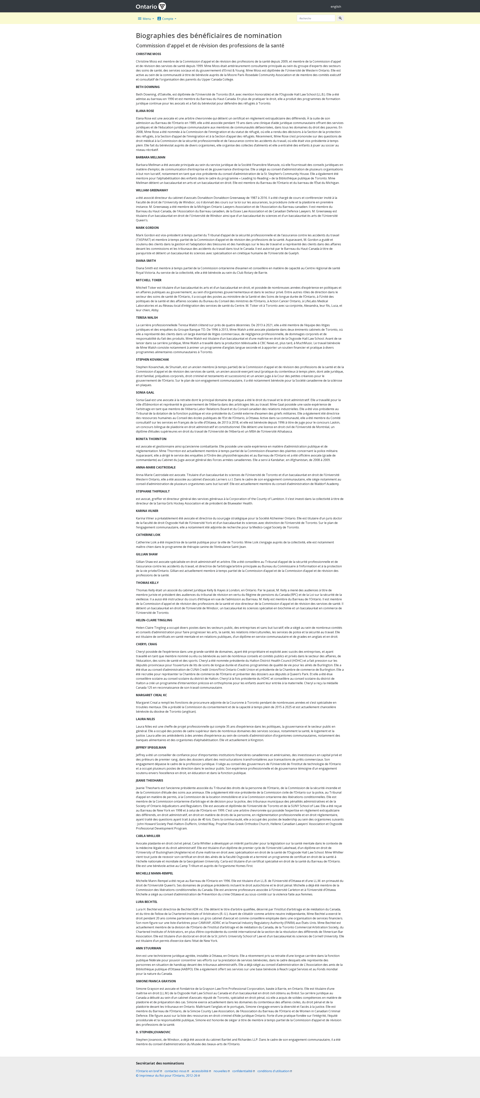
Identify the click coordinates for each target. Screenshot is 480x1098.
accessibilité (201, 1071)
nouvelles (222, 1071)
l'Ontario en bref (149, 1071)
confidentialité (243, 1071)
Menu (144, 18)
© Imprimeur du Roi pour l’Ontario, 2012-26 (168, 1075)
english (336, 6)
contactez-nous (177, 1071)
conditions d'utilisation (274, 1071)
